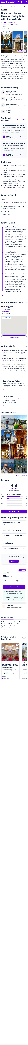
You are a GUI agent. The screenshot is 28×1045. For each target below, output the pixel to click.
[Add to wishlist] (17, 645)
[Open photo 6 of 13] (20, 451)
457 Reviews (12, 22)
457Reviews (24, 119)
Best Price (23, 570)
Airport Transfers (4, 626)
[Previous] (22, 638)
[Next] (25, 638)
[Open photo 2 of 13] (20, 422)
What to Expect (8, 222)
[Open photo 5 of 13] (7, 451)
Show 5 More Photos (22, 475)
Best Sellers (3, 621)
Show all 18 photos (21, 50)
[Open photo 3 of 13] (7, 436)
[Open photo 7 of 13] (7, 466)
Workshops (11, 628)
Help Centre (18, 399)
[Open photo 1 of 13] (7, 422)
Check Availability (14, 587)
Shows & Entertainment (6, 630)
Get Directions (15, 337)
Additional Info (8, 346)
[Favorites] (19, 2)
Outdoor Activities (17, 630)
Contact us (13, 561)
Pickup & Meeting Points (12, 302)
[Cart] (21, 2)
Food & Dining (4, 628)
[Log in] (24, 2)
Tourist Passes (12, 623)
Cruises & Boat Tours (14, 626)
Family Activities (19, 632)
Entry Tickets (19, 621)
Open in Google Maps (5, 311)
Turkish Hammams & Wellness (7, 632)
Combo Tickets (4, 623)
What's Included (8, 195)
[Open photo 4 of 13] (20, 436)
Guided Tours (20, 623)
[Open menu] (26, 2)
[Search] (17, 2)
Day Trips (23, 626)
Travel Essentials (11, 621)
